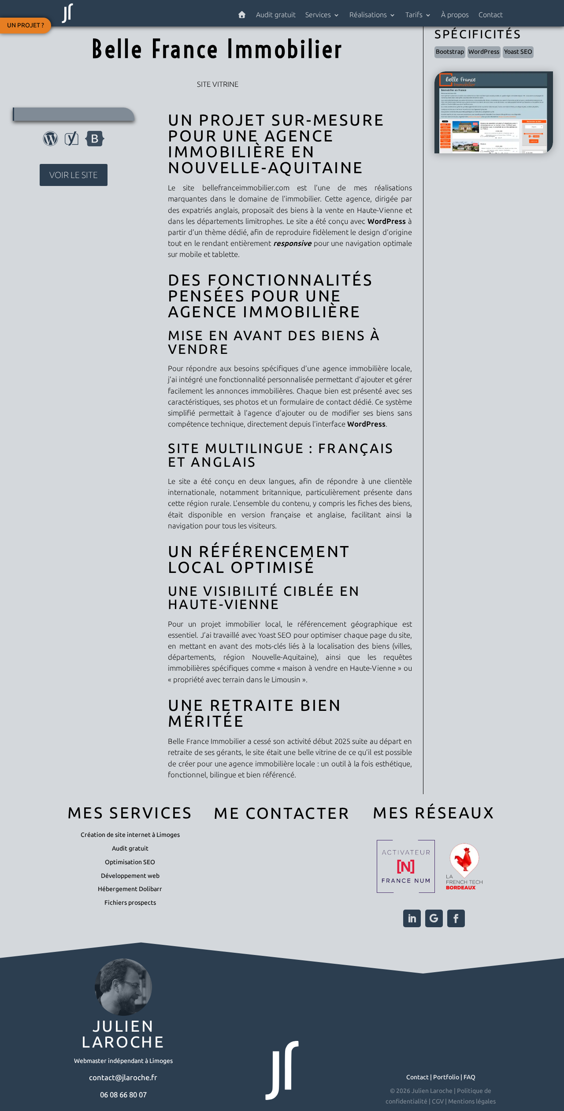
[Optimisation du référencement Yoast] (71, 143)
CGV (438, 1101)
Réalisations (368, 15)
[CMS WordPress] (50, 143)
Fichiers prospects (130, 903)
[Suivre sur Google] (434, 918)
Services (318, 15)
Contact (491, 15)
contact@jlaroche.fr (123, 1077)
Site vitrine (217, 84)
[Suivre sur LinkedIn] (412, 918)
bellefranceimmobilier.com (245, 187)
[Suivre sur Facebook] (456, 918)
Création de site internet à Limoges (130, 835)
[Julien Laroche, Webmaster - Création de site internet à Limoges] (67, 22)
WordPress (483, 52)
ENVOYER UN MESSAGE (282, 850)
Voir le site (73, 175)
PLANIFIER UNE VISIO (282, 884)
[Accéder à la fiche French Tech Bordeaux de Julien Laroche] (464, 868)
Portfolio (446, 1077)
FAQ (469, 1077)
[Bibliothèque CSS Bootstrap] (94, 143)
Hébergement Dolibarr (130, 889)
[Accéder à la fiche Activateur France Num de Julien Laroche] (406, 868)
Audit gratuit (276, 15)
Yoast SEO (518, 52)
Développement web (130, 876)
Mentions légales (472, 1101)
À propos (455, 15)
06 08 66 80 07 (123, 1094)
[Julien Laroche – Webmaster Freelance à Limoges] (241, 16)
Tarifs (414, 15)
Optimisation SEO (130, 862)
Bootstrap (450, 52)
